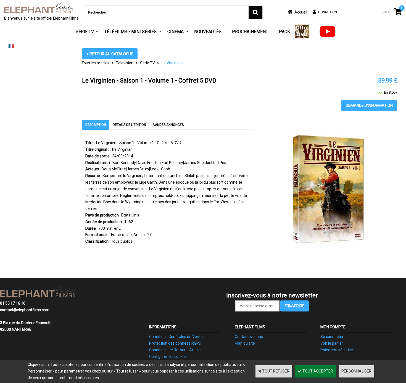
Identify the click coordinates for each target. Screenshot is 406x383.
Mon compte (333, 327)
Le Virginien (172, 63)
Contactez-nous (249, 336)
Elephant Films (250, 327)
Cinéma (175, 31)
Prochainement (250, 31)
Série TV (85, 31)
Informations (162, 327)
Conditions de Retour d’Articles (175, 350)
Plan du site (245, 343)
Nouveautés (208, 31)
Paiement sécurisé (336, 350)
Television (124, 63)
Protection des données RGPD (175, 343)
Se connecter (332, 336)
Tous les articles (95, 63)
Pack (284, 31)
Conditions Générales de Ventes (177, 336)
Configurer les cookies (168, 356)
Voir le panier (331, 343)
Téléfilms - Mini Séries (130, 31)
